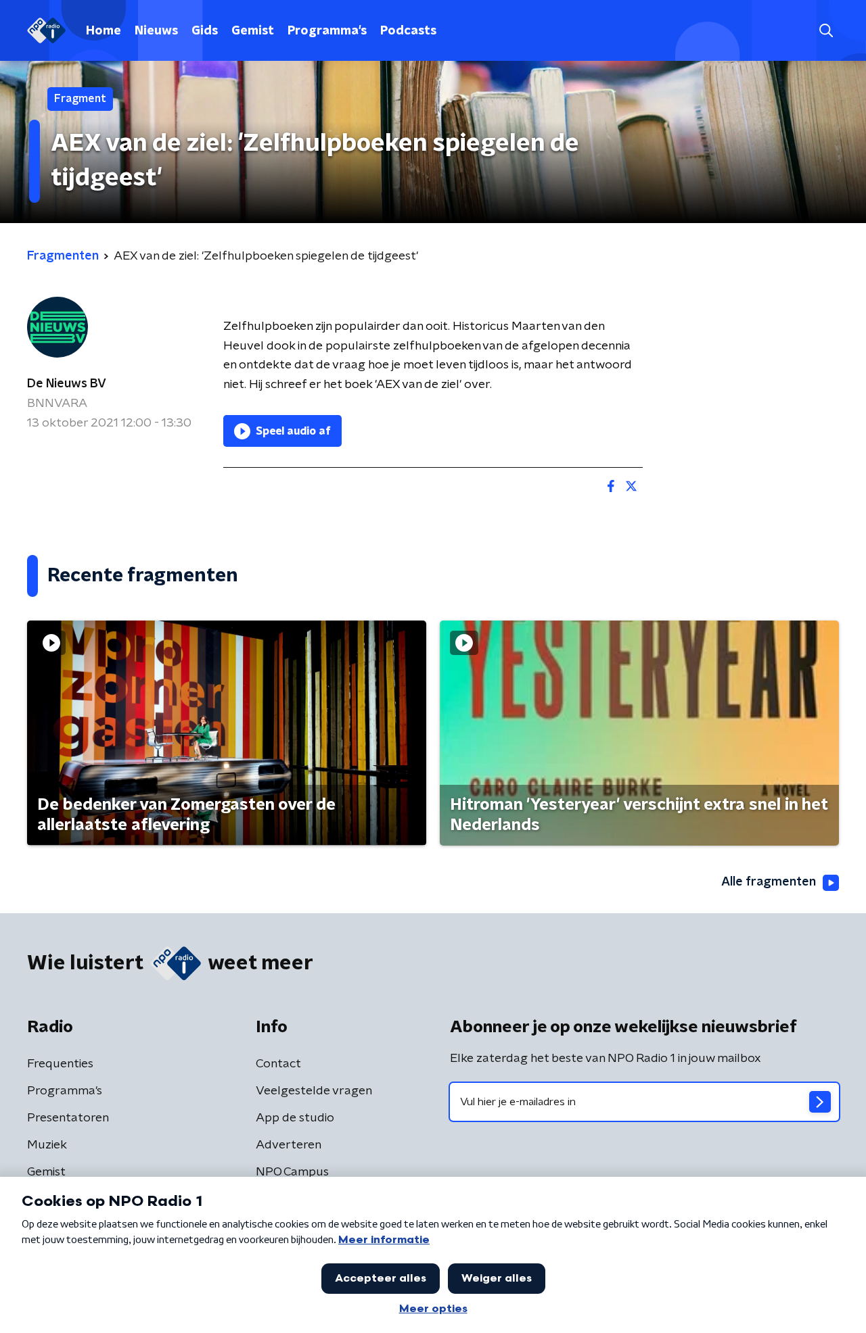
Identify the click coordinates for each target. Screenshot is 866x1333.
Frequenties (60, 1064)
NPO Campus (292, 1172)
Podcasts (408, 31)
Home (103, 31)
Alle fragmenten (768, 882)
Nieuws (156, 31)
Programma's (327, 31)
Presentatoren (68, 1118)
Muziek (47, 1145)
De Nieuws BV (66, 384)
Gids (204, 31)
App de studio (295, 1118)
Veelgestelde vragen (314, 1091)
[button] (826, 30)
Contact (278, 1064)
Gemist (252, 31)
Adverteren (288, 1145)
